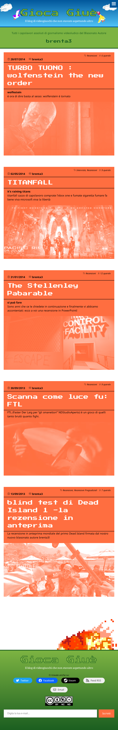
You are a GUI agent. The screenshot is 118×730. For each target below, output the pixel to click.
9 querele (106, 170)
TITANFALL (30, 182)
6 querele (106, 55)
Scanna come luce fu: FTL (58, 400)
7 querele (106, 490)
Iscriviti (106, 713)
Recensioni (92, 55)
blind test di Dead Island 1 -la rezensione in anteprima (53, 514)
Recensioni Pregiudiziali (85, 490)
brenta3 (37, 59)
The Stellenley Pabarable (42, 289)
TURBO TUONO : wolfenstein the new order (55, 75)
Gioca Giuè (59, 13)
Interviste (81, 170)
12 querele (105, 273)
